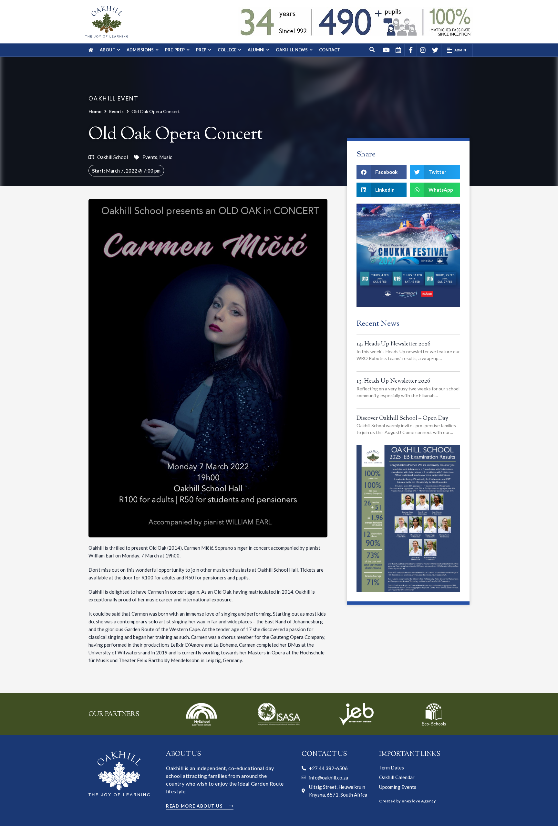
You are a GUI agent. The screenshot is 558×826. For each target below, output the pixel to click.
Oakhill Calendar (397, 777)
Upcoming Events (397, 787)
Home (94, 111)
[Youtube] (386, 50)
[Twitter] (435, 50)
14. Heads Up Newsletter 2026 (393, 344)
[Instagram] (423, 50)
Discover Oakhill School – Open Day (402, 418)
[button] (457, 50)
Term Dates (391, 767)
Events (116, 111)
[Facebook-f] (410, 50)
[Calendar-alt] (398, 50)
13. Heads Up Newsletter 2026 (393, 381)
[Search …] (372, 50)
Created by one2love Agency (407, 801)
